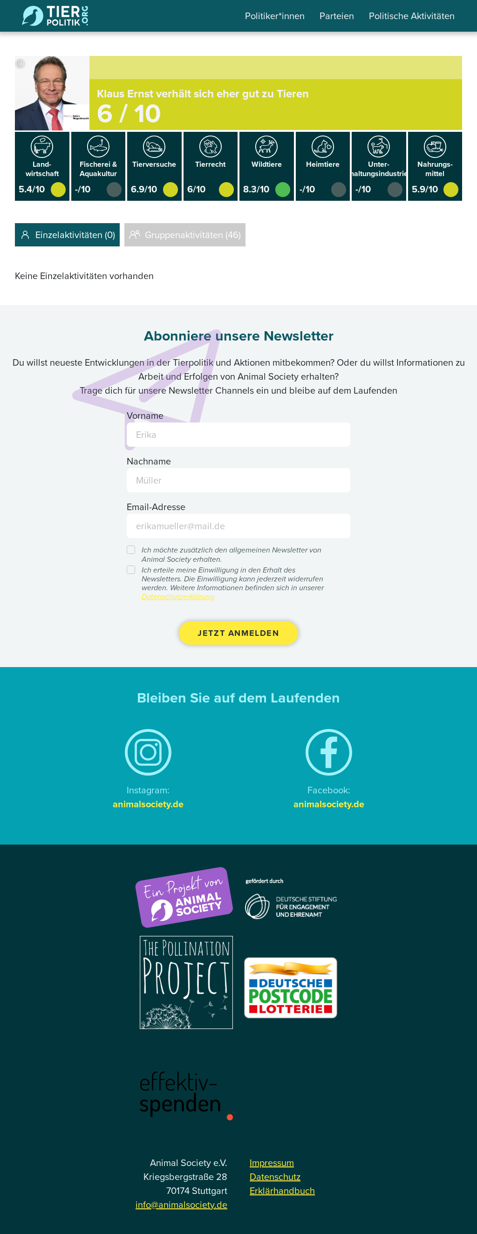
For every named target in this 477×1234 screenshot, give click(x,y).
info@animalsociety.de (181, 1205)
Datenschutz (275, 1177)
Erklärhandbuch (282, 1191)
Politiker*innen (275, 16)
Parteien (337, 16)
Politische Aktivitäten (412, 16)
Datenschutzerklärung (178, 596)
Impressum (272, 1163)
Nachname (149, 461)
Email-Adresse (156, 507)
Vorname (145, 416)
